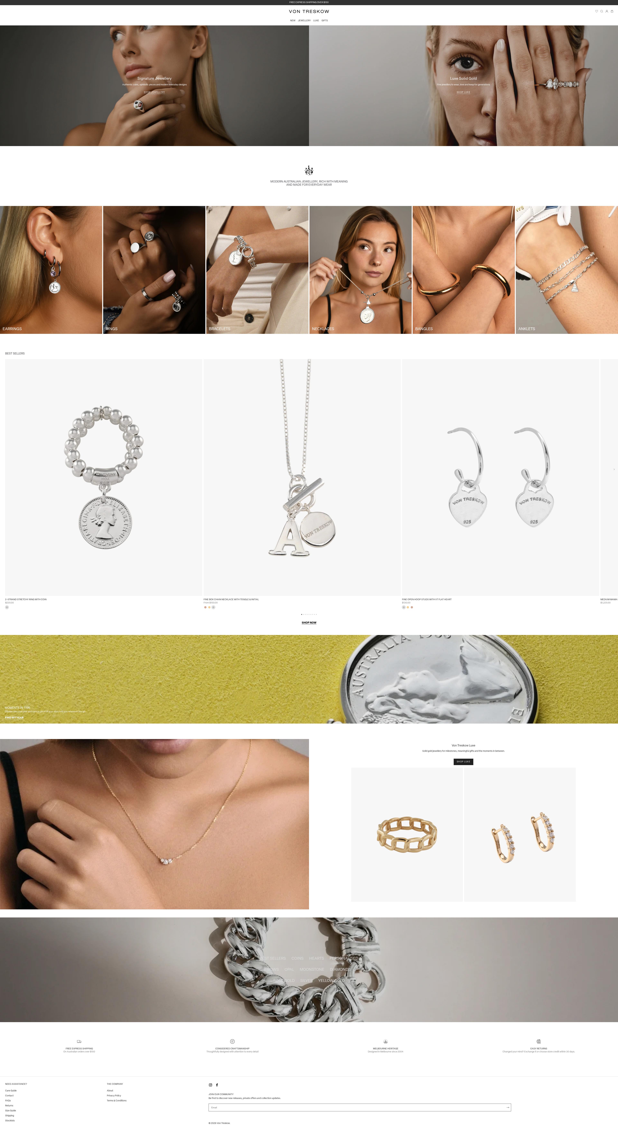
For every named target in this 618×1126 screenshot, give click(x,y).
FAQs (8, 1101)
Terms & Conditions (116, 1101)
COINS (297, 959)
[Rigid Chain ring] (407, 835)
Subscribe (508, 1107)
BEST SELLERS (273, 959)
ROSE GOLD (284, 981)
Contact (9, 1096)
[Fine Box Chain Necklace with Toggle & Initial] (302, 477)
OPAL (289, 970)
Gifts (325, 20)
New (292, 20)
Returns (9, 1106)
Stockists (10, 1121)
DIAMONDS (340, 970)
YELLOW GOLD (331, 981)
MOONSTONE (312, 970)
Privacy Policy (114, 1096)
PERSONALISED (344, 959)
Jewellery (304, 20)
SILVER (306, 981)
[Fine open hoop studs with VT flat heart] (500, 477)
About (110, 1091)
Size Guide (10, 1111)
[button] (614, 469)
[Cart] (612, 12)
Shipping (9, 1116)
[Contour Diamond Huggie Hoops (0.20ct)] (520, 835)
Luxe (316, 20)
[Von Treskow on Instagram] (210, 1085)
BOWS (273, 970)
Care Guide (11, 1091)
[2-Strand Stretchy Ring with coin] (103, 477)
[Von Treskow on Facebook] (217, 1085)
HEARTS (316, 959)
